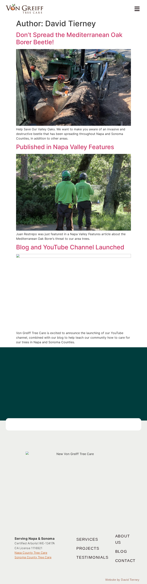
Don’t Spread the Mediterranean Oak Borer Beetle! (69, 38)
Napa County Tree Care (31, 552)
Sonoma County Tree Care (33, 557)
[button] (137, 8)
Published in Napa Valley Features (65, 147)
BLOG (121, 551)
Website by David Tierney (122, 579)
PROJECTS (87, 548)
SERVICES (87, 539)
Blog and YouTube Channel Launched (70, 247)
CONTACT (125, 561)
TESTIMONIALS (92, 557)
